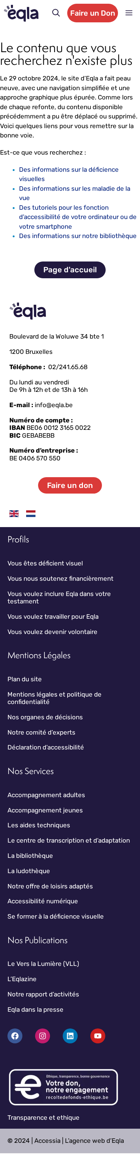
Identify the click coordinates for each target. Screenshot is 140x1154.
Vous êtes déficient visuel (45, 563)
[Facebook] (14, 1035)
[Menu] (129, 13)
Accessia (47, 1140)
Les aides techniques (38, 825)
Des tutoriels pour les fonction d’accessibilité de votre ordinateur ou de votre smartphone (78, 217)
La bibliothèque (30, 855)
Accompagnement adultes (46, 795)
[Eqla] (21, 13)
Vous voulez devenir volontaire (52, 631)
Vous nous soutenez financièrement (60, 578)
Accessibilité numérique (42, 901)
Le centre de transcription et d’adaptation (68, 840)
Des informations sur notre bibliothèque (78, 236)
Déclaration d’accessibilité (45, 747)
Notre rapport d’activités (43, 994)
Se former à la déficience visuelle (55, 916)
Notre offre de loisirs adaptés (50, 886)
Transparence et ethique (43, 1117)
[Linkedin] (70, 1035)
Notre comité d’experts (41, 732)
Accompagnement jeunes (45, 810)
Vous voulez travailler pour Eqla (53, 616)
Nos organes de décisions (45, 717)
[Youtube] (97, 1035)
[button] (56, 13)
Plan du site (24, 679)
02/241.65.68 (68, 367)
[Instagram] (42, 1035)
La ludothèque (28, 871)
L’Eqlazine (22, 979)
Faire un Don (92, 13)
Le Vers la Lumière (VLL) (43, 963)
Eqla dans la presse (35, 1009)
